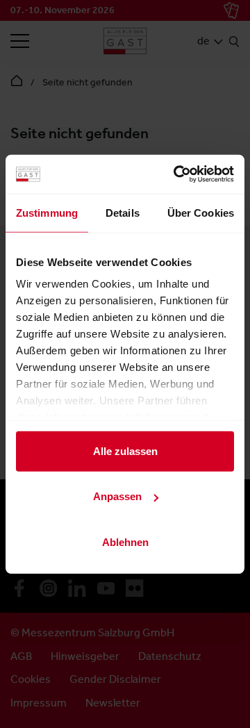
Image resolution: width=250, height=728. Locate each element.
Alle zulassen (125, 450)
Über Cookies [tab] (200, 212)
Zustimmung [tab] (47, 212)
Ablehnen (125, 541)
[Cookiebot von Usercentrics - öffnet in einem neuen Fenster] (176, 174)
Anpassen (117, 496)
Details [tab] (123, 212)
